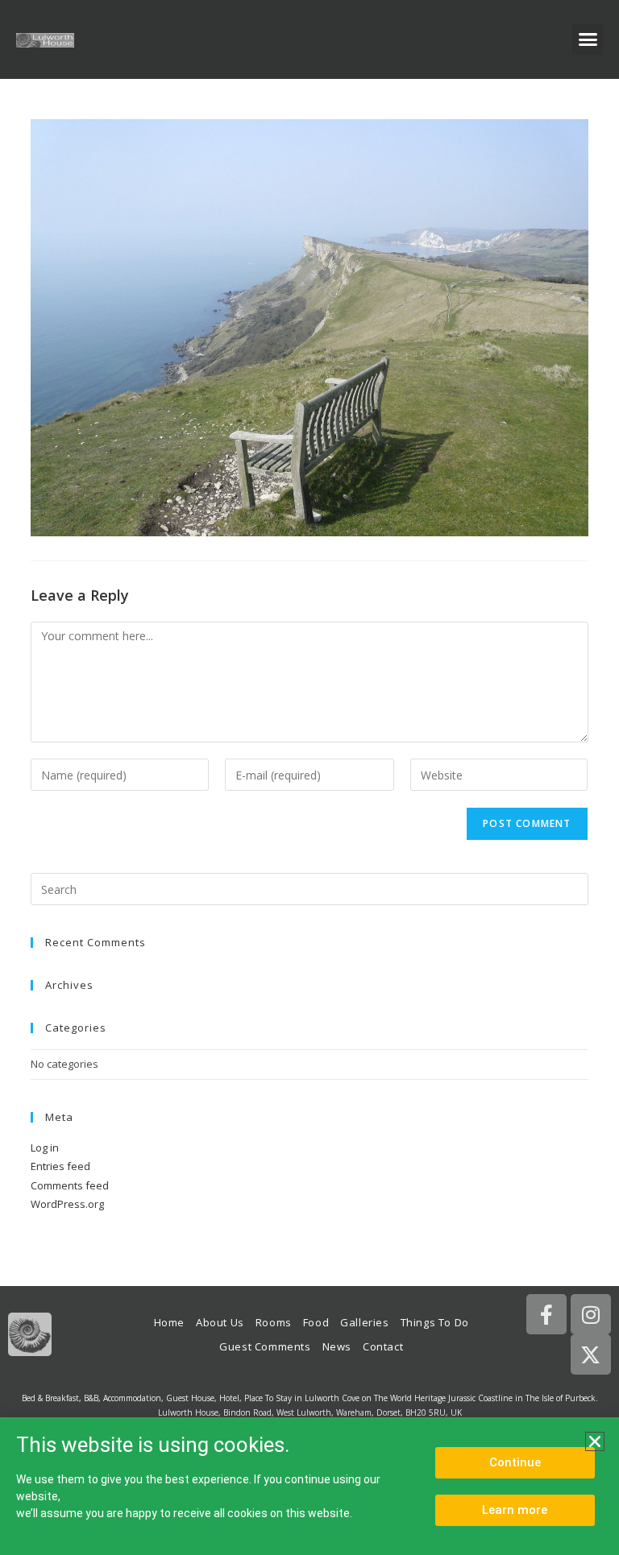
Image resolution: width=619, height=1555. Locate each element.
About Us (220, 1322)
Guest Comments (264, 1346)
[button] (587, 39)
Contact (383, 1346)
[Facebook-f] (546, 1314)
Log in (45, 1147)
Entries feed (60, 1166)
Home (169, 1322)
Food (316, 1322)
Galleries (364, 1322)
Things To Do (435, 1322)
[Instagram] (591, 1314)
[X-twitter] (591, 1354)
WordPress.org (67, 1204)
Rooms (273, 1322)
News (336, 1346)
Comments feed (70, 1185)
